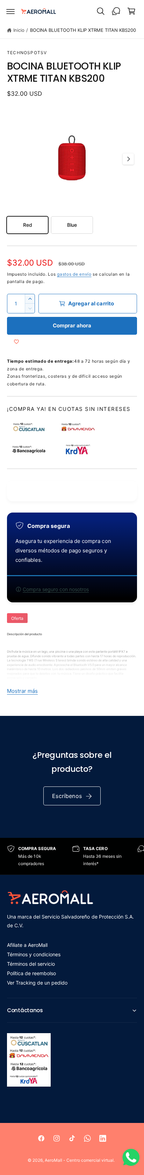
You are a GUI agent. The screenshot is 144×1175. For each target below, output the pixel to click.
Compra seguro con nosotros (56, 589)
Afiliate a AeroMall (27, 945)
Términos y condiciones (33, 954)
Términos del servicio (31, 964)
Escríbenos (67, 795)
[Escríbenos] (116, 11)
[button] (10, 11)
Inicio (18, 30)
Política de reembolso (31, 973)
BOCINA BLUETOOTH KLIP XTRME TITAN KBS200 (83, 30)
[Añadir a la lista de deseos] (16, 342)
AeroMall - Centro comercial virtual (79, 1160)
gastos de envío (74, 274)
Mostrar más (22, 691)
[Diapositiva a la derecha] (128, 159)
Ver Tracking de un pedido (37, 983)
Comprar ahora (72, 325)
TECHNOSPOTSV (27, 52)
